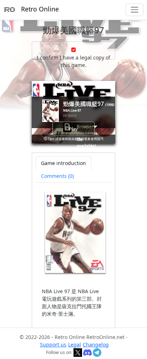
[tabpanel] (74, 255)
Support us (53, 344)
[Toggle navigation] (134, 10)
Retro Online (40, 9)
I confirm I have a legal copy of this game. (73, 61)
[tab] (57, 176)
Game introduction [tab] (63, 163)
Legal (74, 344)
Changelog (96, 344)
